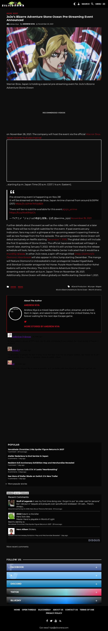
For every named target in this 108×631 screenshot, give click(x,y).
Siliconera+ (44, 610)
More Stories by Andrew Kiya (42, 326)
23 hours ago (57, 524)
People (10, 493)
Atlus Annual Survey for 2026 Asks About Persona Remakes (30, 509)
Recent (17, 493)
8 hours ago (57, 509)
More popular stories (17, 484)
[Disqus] (54, 365)
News (15, 13)
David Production (80, 287)
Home (17, 610)
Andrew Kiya (29, 24)
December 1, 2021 (57, 239)
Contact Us (71, 610)
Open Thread (29, 610)
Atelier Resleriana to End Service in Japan (28, 456)
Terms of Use (87, 610)
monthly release (16, 253)
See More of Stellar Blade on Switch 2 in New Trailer (33, 476)
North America (95, 290)
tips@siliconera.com (59, 628)
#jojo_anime (70, 209)
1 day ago (64, 535)
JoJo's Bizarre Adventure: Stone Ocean (72, 290)
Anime (9, 13)
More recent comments (17, 547)
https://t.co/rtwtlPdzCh (22, 212)
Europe (92, 287)
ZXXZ (18, 514)
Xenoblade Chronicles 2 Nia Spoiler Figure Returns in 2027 (36, 449)
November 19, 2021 (81, 218)
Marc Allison (22, 529)
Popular (24, 493)
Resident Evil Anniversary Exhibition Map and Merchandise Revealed (41, 463)
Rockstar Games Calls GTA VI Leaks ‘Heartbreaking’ (33, 469)
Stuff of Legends (24, 501)
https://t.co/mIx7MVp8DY (29, 203)
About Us (58, 610)
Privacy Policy (54, 613)
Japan (99, 287)
